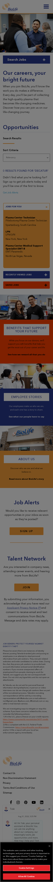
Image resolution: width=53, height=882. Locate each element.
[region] (26, 862)
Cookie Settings (26, 868)
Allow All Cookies (26, 876)
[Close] (49, 846)
